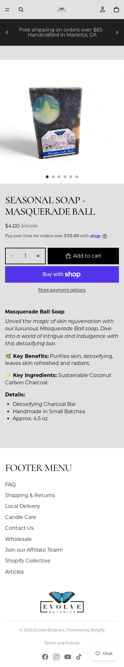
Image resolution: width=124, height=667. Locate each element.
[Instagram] (56, 657)
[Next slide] (117, 32)
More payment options (62, 289)
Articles (14, 572)
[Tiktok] (79, 657)
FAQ (10, 485)
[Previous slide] (7, 32)
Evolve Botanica (49, 630)
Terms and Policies (62, 643)
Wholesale (18, 539)
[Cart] (116, 10)
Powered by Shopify (85, 630)
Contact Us (19, 528)
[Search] (21, 10)
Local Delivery (22, 506)
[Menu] (7, 9)
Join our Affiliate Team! (34, 550)
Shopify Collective (28, 561)
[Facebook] (45, 657)
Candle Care (20, 517)
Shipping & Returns (30, 495)
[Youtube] (68, 657)
